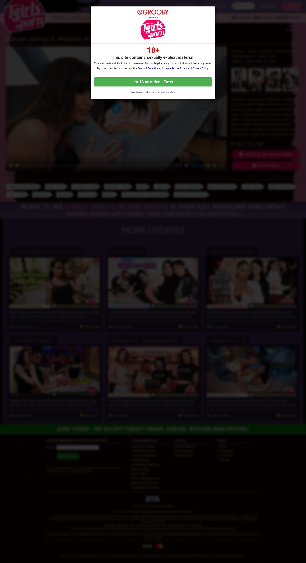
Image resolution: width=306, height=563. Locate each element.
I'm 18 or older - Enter (153, 81)
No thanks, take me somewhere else (153, 92)
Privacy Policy (200, 68)
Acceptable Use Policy (174, 68)
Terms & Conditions (149, 68)
